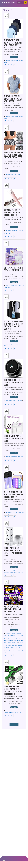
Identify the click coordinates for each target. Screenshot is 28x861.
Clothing (12, 60)
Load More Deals (14, 724)
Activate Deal (14, 57)
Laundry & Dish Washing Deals (11, 645)
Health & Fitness (14, 642)
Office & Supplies (8, 402)
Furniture (18, 640)
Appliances (12, 344)
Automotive (6, 635)
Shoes (5, 458)
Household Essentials (12, 644)
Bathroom (6, 637)
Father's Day (17, 60)
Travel (16, 650)
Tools (7, 650)
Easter (14, 638)
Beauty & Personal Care (15, 230)
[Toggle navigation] (2, 6)
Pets (13, 649)
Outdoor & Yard (7, 649)
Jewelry (19, 644)
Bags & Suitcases (19, 635)
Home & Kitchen (14, 232)
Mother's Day (17, 174)
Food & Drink (13, 640)
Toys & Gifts (10, 514)
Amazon (8, 60)
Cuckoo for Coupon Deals (8, 2)
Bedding (6, 638)
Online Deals (9, 233)
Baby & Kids (12, 512)
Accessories (8, 633)
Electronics (17, 344)
